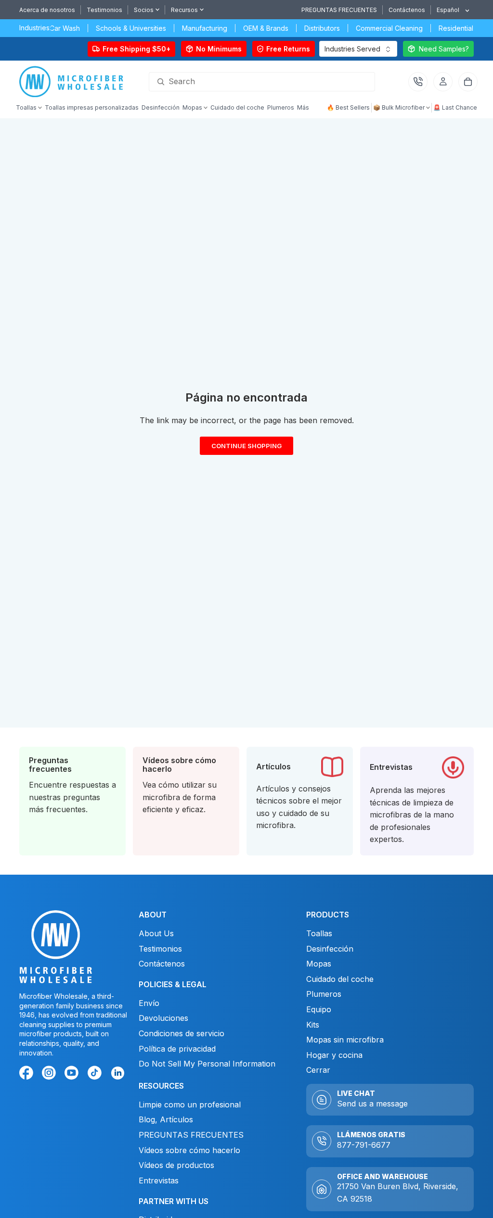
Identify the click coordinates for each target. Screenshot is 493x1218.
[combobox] (449, 9)
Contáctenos (407, 9)
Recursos (184, 9)
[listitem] (303, 108)
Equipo (318, 1009)
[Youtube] (73, 1074)
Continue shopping (246, 448)
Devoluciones (165, 1018)
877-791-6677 (363, 1145)
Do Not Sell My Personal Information (207, 1063)
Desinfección (329, 949)
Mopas (318, 963)
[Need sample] (438, 49)
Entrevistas (159, 1180)
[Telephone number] (418, 81)
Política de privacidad (177, 1049)
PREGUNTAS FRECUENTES (339, 9)
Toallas (319, 933)
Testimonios (104, 9)
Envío (149, 1003)
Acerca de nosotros (47, 9)
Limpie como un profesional (190, 1104)
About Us (156, 933)
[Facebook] (28, 1074)
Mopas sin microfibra (345, 1039)
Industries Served (352, 49)
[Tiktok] (96, 1074)
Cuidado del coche (340, 979)
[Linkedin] (117, 1073)
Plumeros (323, 994)
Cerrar (318, 1070)
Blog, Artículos (166, 1120)
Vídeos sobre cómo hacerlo (189, 1150)
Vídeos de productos (176, 1165)
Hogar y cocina (334, 1055)
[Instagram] (50, 1074)
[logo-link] (74, 82)
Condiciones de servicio (181, 1033)
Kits (312, 1025)
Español (448, 9)
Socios (144, 9)
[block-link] (72, 801)
